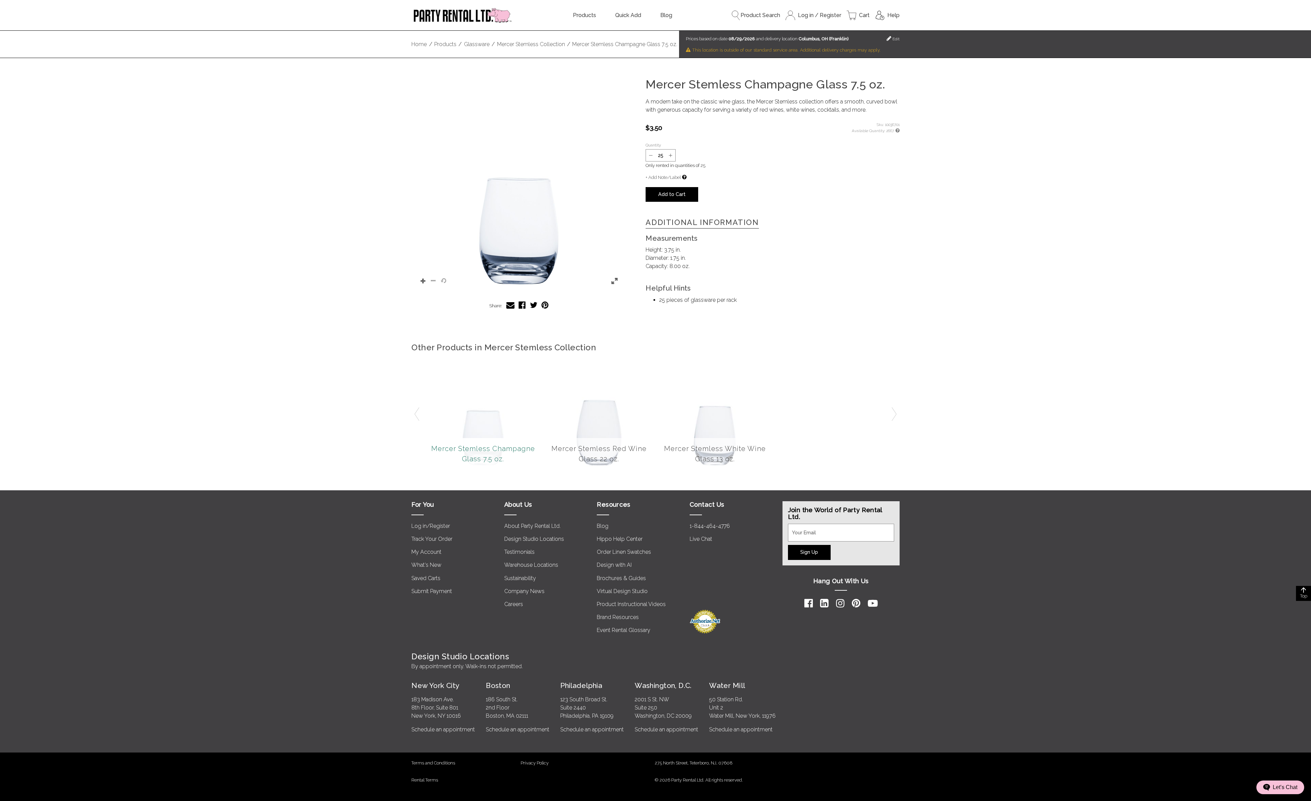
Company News (524, 591)
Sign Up (809, 552)
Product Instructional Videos (631, 604)
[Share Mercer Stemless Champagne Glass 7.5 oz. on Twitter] (533, 305)
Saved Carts (425, 578)
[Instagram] (840, 603)
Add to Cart (672, 194)
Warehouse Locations (531, 565)
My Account (426, 552)
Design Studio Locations (534, 539)
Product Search (760, 15)
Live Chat (701, 539)
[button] (518, 185)
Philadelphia (581, 685)
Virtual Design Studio (622, 591)
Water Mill (727, 685)
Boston (498, 685)
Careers (513, 604)
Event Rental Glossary (623, 630)
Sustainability (520, 578)
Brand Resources (618, 617)
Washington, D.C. (663, 685)
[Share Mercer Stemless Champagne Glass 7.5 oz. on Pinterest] (545, 305)
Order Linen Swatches (624, 552)
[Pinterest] (856, 603)
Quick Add (628, 15)
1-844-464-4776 (710, 526)
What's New (426, 565)
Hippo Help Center (620, 539)
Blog (666, 15)
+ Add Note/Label (663, 177)
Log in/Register (430, 526)
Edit (895, 39)
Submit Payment (431, 591)
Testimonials (519, 552)
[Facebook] (808, 603)
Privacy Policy (535, 762)
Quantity (653, 145)
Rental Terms (424, 780)
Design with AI (614, 565)
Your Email (800, 527)
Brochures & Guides (621, 578)
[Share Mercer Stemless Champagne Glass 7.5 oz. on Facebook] (522, 305)
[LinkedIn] (824, 603)
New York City (435, 685)
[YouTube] (873, 603)
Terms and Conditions (433, 762)
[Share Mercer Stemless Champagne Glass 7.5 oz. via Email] (510, 305)
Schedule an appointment (443, 729)
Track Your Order (431, 539)
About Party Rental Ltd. (532, 526)
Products (584, 15)
